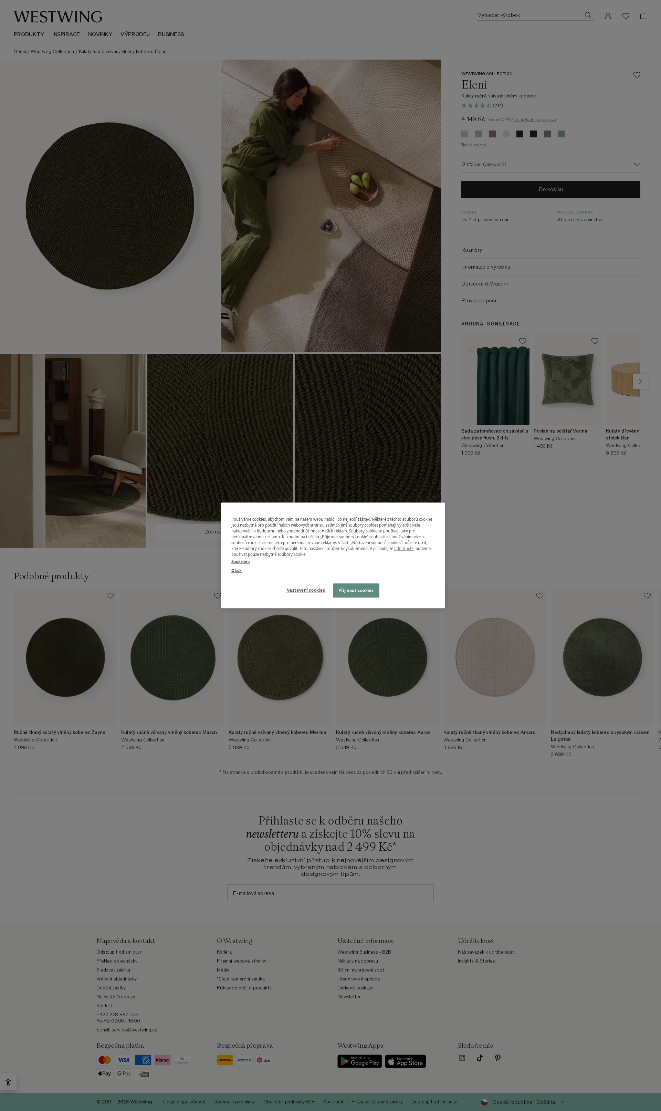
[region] (333, 555)
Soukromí (240, 561)
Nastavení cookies (305, 590)
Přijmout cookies (356, 590)
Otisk (236, 570)
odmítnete (403, 548)
